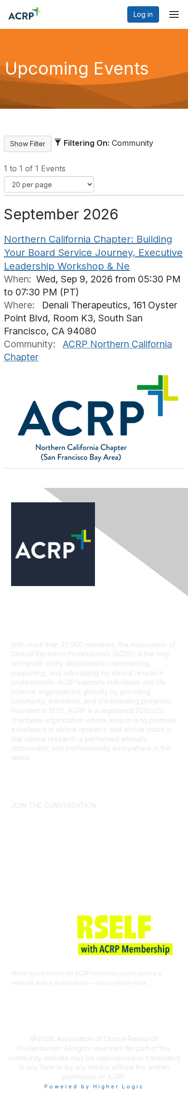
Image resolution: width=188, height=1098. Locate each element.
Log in (143, 14)
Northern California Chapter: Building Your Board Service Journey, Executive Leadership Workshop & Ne (93, 252)
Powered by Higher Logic (94, 1086)
